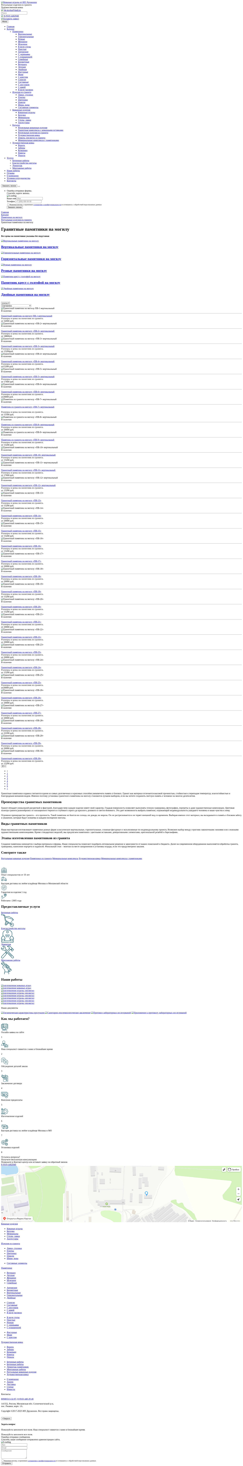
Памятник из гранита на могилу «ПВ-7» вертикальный (27, 407)
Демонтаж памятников (18, 1367)
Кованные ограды (26, 112)
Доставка (11, 1384)
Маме (20, 74)
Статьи (10, 1387)
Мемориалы (24, 117)
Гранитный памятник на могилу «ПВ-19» (21, 591)
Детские (22, 67)
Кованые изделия (9, 1224)
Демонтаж (17, 165)
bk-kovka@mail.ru (12, 10)
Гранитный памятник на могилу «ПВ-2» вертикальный (27, 331)
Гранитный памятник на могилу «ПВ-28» (21, 728)
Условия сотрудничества (18, 178)
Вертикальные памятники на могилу (29, 247)
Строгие (22, 79)
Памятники (17, 31)
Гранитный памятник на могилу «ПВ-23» (21, 652)
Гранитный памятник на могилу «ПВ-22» (21, 637)
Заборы (21, 148)
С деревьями (24, 54)
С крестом (23, 77)
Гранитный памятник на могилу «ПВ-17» (21, 561)
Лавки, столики (25, 95)
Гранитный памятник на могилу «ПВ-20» (21, 607)
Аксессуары (24, 122)
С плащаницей (25, 57)
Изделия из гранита (21, 92)
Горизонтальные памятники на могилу (31, 259)
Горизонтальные (26, 36)
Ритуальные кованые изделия (15, 858)
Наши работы (13, 170)
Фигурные (23, 72)
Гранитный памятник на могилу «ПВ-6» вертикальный (27, 392)
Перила (21, 155)
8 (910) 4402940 (11, 16)
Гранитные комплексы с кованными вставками (40, 130)
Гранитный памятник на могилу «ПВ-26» (21, 698)
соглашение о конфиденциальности (47, 205)
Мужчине (22, 44)
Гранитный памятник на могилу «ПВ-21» (21, 622)
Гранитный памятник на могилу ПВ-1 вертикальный (26, 316)
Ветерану (22, 64)
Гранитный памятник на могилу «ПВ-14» (21, 515)
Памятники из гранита (41, 858)
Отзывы (10, 173)
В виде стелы (24, 47)
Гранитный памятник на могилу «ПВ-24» (21, 667)
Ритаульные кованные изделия (32, 127)
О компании (13, 175)
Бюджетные (23, 62)
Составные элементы (28, 107)
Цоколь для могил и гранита (31, 138)
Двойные (22, 69)
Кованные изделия (21, 110)
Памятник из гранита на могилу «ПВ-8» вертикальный (27, 424)
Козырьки (22, 150)
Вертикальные (25, 34)
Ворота (21, 145)
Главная (10, 26)
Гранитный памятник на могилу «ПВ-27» (21, 713)
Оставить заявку (11, 19)
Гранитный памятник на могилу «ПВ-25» (21, 682)
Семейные (23, 59)
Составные (23, 82)
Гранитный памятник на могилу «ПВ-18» (21, 576)
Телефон (11, 201)
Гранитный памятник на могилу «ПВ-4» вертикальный (27, 361)
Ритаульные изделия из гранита (33, 132)
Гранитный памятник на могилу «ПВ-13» (21, 500)
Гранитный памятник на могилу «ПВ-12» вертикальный (28, 485)
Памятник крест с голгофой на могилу (30, 282)
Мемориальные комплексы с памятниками (38, 140)
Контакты (11, 181)
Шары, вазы (24, 105)
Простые (22, 49)
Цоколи (21, 102)
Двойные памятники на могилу (25, 294)
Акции (10, 1382)
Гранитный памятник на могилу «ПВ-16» (21, 546)
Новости (11, 1389)
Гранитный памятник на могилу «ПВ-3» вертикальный (27, 346)
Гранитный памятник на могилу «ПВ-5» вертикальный (27, 376)
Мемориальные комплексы (65, 858)
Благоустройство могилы (24, 163)
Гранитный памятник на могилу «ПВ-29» (21, 743)
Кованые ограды (15, 1228)
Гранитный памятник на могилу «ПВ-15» (21, 531)
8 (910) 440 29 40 (25, 1399)
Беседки (22, 115)
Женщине (22, 41)
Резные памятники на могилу (24, 270)
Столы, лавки (24, 120)
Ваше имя (11, 198)
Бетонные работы (20, 160)
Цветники (23, 100)
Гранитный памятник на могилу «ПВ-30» (21, 758)
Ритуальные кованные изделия (21, 1372)
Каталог (10, 29)
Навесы (21, 153)
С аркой (22, 87)
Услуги (10, 158)
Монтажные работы (22, 168)
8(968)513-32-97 (8, 1399)
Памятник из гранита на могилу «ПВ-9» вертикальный (27, 440)
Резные (21, 39)
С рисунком (23, 84)
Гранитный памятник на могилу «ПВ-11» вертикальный (28, 470)
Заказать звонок (9, 186)
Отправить (6, 1463)
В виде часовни (25, 90)
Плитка (21, 97)
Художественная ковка (29, 135)
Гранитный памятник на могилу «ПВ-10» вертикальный (28, 455)
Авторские (23, 52)
